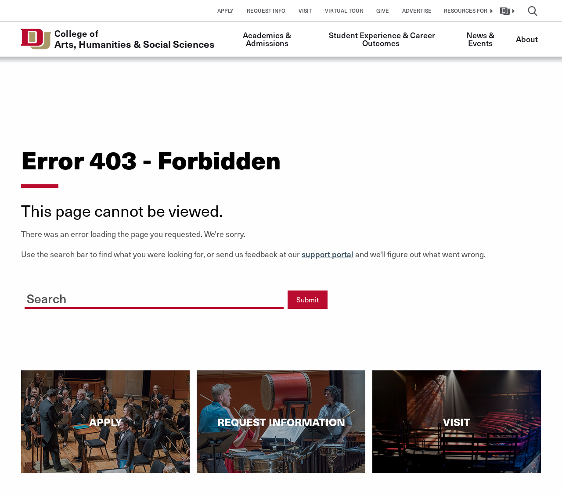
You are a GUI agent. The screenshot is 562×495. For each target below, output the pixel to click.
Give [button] (382, 10)
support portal (327, 253)
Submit (307, 299)
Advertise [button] (417, 10)
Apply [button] (225, 10)
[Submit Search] (269, 296)
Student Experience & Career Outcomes (383, 38)
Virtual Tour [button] (344, 10)
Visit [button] (305, 10)
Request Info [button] (266, 10)
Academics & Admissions (268, 38)
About (527, 38)
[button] (467, 10)
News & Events (481, 38)
